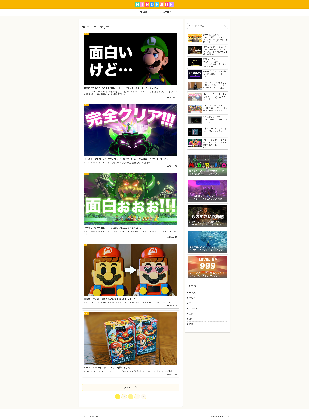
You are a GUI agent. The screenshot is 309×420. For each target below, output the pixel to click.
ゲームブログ (95, 416)
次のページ (130, 387)
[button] (225, 25)
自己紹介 (84, 416)
